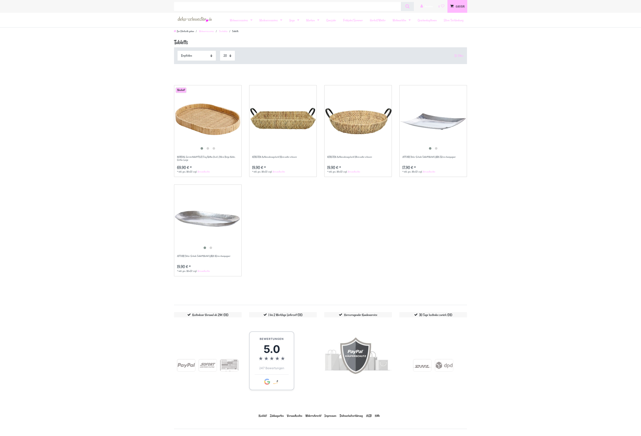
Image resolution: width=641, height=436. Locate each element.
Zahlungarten (277, 415)
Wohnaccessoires (239, 20)
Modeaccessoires (268, 20)
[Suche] (407, 6)
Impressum (330, 415)
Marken (310, 20)
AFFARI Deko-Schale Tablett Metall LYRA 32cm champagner (429, 157)
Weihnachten (400, 20)
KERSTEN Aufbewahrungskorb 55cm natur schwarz (274, 157)
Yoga (292, 20)
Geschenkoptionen (427, 20)
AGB (369, 415)
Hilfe (377, 415)
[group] (207, 118)
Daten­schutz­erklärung (351, 415)
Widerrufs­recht (313, 415)
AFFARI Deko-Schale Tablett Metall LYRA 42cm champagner (203, 256)
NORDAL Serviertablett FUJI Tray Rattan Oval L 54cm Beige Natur (206, 158)
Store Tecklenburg (453, 20)
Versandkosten (204, 171)
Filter (460, 56)
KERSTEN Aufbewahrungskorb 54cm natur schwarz (349, 157)
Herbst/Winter (378, 20)
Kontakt (263, 415)
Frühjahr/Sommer (353, 20)
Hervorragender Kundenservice (360, 315)
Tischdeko (223, 31)
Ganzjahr (331, 20)
